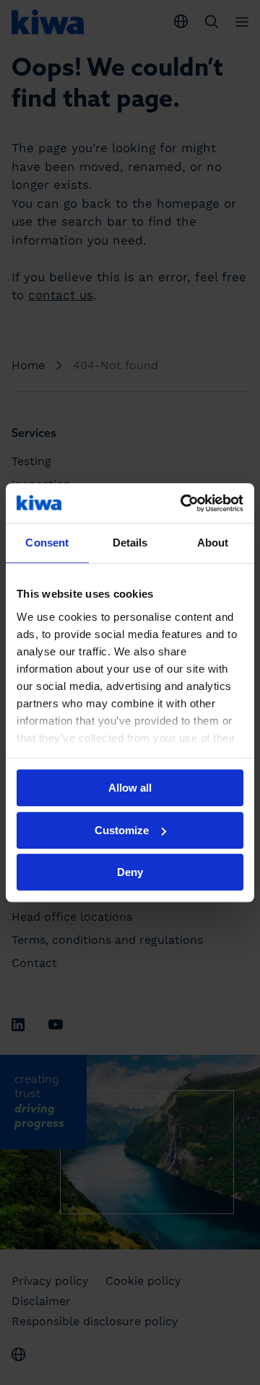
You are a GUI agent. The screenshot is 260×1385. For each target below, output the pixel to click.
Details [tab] (130, 542)
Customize (122, 830)
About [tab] (213, 542)
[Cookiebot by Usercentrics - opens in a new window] (183, 503)
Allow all (130, 788)
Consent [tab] (47, 542)
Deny (130, 872)
